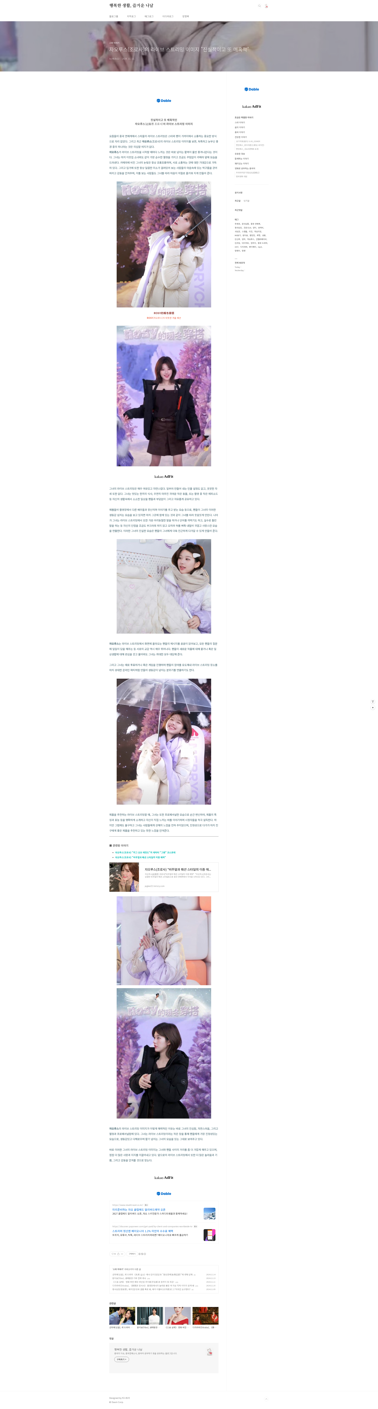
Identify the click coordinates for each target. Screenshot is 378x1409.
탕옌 (243, 250)
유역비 (260, 227)
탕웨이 (237, 250)
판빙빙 (252, 235)
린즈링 (237, 243)
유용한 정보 (240, 153)
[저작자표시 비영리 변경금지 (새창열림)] (142, 1254)
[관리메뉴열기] (373, 701)
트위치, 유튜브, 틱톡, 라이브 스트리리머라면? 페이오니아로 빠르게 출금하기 (150, 1235)
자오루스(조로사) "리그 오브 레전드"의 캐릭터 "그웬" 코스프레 (145, 852)
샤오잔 (237, 231)
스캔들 (244, 231)
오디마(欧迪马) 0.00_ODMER (248, 141)
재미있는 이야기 (242, 163)
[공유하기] (118, 1254)
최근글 (238, 200)
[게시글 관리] (122, 1254)
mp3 (260, 246)
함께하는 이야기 (242, 158)
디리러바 (243, 246)
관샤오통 (245, 223)
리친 (250, 231)
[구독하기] (373, 707)
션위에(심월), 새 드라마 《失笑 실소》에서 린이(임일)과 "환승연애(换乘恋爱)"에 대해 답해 (152, 1274)
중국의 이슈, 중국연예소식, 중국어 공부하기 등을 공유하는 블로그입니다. (145, 1353)
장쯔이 (253, 243)
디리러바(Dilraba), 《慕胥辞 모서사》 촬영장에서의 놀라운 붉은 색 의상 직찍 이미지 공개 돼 (153, 1285)
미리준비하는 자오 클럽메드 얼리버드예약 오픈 (139, 1209)
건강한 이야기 (241, 137)
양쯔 (243, 239)
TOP (266, 1399)
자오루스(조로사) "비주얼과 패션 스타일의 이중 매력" (140, 857)
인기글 (246, 200)
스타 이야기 (118, 1269)
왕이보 (245, 235)
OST (236, 246)
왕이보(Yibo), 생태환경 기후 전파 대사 (129, 1278)
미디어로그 (167, 16)
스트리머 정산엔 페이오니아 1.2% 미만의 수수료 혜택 (142, 1231)
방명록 (185, 16)
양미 (254, 227)
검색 (259, 6)
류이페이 (252, 246)
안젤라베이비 (261, 239)
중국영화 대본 (241, 176)
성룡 (264, 235)
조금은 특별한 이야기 (244, 117)
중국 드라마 (262, 243)
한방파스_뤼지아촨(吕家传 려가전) (250, 145)
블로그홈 (113, 16)
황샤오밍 (238, 227)
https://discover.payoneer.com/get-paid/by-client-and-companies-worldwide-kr (152, 1226)
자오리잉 (257, 231)
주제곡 (237, 223)
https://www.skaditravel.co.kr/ (127, 1205)
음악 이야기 (240, 127)
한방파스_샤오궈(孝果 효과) (247, 149)
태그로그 (149, 16)
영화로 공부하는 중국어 (245, 168)
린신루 (237, 239)
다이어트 (245, 243)
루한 (258, 235)
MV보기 (238, 235)
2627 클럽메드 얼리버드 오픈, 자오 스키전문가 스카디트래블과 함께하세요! (149, 1213)
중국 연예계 (255, 223)
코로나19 (247, 227)
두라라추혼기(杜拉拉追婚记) (247, 172)
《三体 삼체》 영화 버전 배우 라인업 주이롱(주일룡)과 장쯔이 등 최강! (143, 1281)
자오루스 (250, 239)
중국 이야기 (240, 132)
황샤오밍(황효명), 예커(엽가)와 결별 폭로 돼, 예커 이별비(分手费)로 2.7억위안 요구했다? (151, 1289)
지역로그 (131, 16)
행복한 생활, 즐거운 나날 (131, 6)
